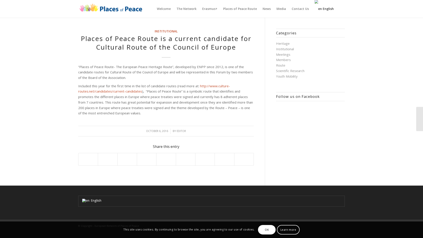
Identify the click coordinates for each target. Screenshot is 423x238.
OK (267, 229)
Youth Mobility (287, 76)
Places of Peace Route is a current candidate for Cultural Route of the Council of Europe (166, 43)
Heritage (283, 43)
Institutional (166, 31)
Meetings (283, 54)
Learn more (288, 229)
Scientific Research (290, 71)
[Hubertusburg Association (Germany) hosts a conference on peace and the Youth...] (419, 119)
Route (280, 65)
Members (283, 60)
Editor (181, 131)
